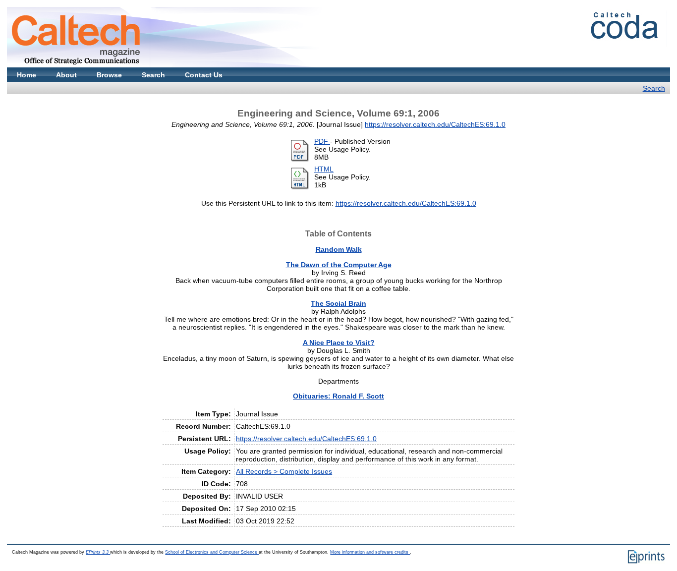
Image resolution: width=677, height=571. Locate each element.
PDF (322, 141)
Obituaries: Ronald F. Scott (338, 396)
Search (153, 75)
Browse (109, 75)
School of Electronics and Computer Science (212, 552)
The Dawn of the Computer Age (339, 265)
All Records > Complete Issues (284, 471)
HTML (324, 169)
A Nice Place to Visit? (339, 342)
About (66, 75)
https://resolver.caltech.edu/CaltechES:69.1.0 (435, 124)
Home (26, 75)
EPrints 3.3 (98, 552)
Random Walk (339, 249)
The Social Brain (338, 303)
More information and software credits (370, 552)
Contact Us (204, 75)
